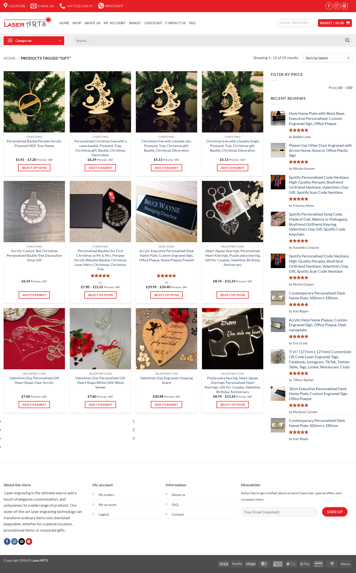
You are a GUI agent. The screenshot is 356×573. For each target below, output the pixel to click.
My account (115, 23)
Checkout (153, 23)
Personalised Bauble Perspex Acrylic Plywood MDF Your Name (34, 143)
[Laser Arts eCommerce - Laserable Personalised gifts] (28, 23)
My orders (106, 495)
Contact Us (175, 23)
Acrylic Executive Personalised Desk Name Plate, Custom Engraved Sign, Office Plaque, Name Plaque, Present (166, 255)
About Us (92, 23)
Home (64, 23)
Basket (135, 23)
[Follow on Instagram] (336, 5)
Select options (34, 167)
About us (178, 495)
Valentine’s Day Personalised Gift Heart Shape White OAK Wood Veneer (100, 382)
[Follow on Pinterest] (344, 5)
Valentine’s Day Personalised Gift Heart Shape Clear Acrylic (34, 380)
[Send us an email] (21, 541)
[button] (294, 23)
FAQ (192, 23)
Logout (104, 514)
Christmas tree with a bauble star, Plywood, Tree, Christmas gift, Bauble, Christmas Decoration (166, 145)
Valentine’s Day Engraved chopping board (166, 380)
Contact (178, 514)
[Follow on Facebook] (329, 5)
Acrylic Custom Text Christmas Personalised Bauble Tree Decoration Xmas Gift (34, 255)
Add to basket (100, 167)
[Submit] (347, 41)
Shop (76, 23)
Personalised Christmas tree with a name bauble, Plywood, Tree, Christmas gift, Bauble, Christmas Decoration (100, 148)
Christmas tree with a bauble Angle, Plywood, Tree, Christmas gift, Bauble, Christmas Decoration (232, 145)
